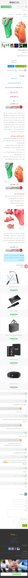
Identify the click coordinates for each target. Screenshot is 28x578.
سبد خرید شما (6, 6)
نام (26, 497)
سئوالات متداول (24, 553)
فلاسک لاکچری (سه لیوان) (14, 359)
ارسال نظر (25, 525)
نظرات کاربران (10, 14)
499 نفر (9, 66)
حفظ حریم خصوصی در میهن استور (21, 555)
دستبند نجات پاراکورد (13, 383)
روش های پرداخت (24, 557)
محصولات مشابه (18, 14)
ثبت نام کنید (9, 574)
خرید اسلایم (18, 257)
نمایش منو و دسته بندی (20, 6)
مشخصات (25, 14)
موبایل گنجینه (14, 539)
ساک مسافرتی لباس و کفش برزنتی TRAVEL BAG (14, 335)
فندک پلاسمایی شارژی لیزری (13, 286)
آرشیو (22, 267)
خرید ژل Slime (12, 257)
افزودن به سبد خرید (19, 66)
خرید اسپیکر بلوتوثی (14, 541)
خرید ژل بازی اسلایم (15, 255)
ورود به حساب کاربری (16, 574)
